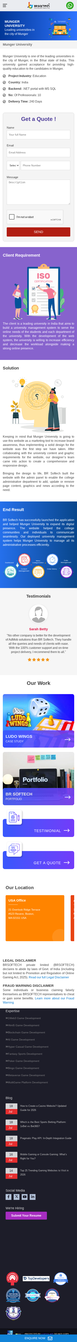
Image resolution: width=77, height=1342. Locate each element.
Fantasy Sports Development (25, 1053)
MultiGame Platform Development (28, 1082)
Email (10, 145)
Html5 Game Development (23, 1025)
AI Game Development (21, 1039)
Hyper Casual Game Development (28, 1046)
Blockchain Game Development (26, 1032)
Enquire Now (35, 1338)
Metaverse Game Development (26, 1075)
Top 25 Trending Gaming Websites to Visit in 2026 (44, 1172)
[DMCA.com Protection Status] (18, 1333)
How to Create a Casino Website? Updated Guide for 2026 (43, 1108)
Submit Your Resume (26, 1215)
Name (10, 127)
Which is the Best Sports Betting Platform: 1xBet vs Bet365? (43, 1124)
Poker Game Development (23, 1060)
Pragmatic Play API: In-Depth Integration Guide (45, 1138)
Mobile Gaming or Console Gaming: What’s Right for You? (43, 1156)
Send (38, 232)
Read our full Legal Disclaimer (49, 977)
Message (12, 177)
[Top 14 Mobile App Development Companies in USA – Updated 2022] (52, 1296)
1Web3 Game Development (24, 1018)
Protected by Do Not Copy (47, 1334)
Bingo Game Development (23, 1068)
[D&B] (10, 1334)
